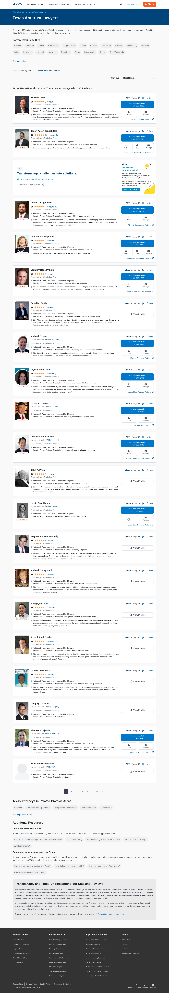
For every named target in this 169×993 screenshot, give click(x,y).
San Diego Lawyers (56, 976)
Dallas (83, 46)
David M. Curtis (39, 303)
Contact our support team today (111, 914)
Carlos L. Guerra (39, 403)
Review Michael (52, 339)
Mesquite (53, 52)
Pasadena (65, 52)
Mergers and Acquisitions (65, 808)
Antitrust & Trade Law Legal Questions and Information (38, 839)
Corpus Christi (69, 46)
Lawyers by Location (35, 4)
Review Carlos (51, 407)
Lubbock (40, 52)
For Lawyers (18, 962)
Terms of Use (18, 984)
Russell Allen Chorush (42, 436)
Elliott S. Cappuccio (41, 202)
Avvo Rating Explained (130, 953)
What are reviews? (22, 846)
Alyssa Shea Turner (41, 369)
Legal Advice (18, 949)
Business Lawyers (92, 944)
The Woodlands (117, 52)
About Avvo (126, 940)
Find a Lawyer (18, 940)
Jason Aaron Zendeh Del (44, 131)
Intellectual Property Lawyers (96, 971)
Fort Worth (106, 46)
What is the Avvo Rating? (135, 839)
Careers (125, 944)
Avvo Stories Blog (20, 958)
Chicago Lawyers (56, 949)
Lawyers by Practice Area (59, 4)
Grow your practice (133, 4)
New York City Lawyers (58, 940)
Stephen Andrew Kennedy (44, 536)
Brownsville (53, 46)
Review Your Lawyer (21, 944)
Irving (16, 52)
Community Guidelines (62, 984)
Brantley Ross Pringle (42, 270)
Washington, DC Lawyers (59, 958)
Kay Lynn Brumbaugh (42, 763)
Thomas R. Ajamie (40, 730)
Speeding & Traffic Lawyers (96, 976)
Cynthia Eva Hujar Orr (42, 236)
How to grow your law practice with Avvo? (32, 866)
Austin (41, 46)
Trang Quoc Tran (39, 603)
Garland (118, 46)
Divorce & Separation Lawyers (97, 967)
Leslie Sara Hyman (40, 503)
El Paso (93, 46)
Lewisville (27, 52)
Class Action (106, 808)
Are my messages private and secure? (103, 839)
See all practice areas (22, 815)
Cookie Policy (45, 984)
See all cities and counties (49, 71)
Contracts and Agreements (38, 808)
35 (97, 791)
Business (18, 808)
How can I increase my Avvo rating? (104, 866)
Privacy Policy (31, 984)
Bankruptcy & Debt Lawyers (96, 940)
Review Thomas (52, 733)
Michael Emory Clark (42, 570)
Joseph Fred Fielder (41, 637)
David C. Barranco (40, 670)
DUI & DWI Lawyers (93, 953)
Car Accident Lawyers (93, 962)
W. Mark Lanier (38, 97)
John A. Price (38, 470)
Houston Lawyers (56, 953)
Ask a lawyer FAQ (74, 839)
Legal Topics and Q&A (84, 4)
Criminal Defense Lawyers (95, 949)
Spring (102, 52)
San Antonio (89, 52)
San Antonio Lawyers (57, 971)
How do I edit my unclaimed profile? (29, 873)
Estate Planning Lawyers (95, 958)
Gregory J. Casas (40, 703)
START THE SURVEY (131, 189)
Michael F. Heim (39, 336)
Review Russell (52, 440)
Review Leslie (51, 506)
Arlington (30, 46)
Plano (77, 52)
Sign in (151, 4)
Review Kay (50, 767)
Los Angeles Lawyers (57, 944)
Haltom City (132, 46)
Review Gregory (52, 707)
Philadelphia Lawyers (57, 962)
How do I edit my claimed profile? (69, 866)
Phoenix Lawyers (56, 967)
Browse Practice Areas (21, 953)
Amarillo (17, 46)
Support (125, 949)
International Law (88, 808)
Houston (145, 46)
